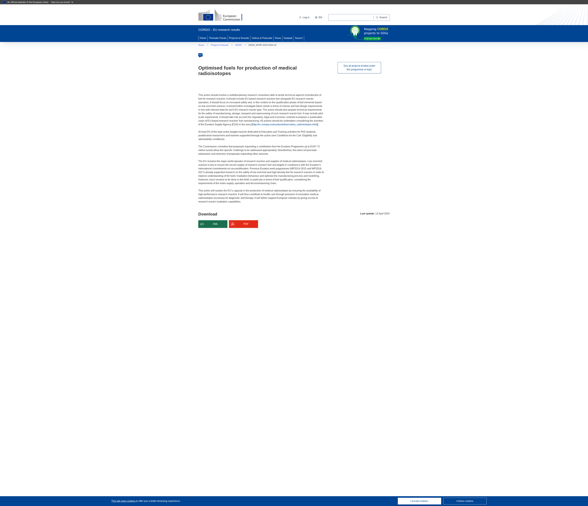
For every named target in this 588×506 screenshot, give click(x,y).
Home (203, 38)
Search (299, 38)
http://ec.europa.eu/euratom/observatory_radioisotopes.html (285, 124)
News (278, 38)
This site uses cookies (123, 501)
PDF (246, 224)
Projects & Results (239, 38)
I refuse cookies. (465, 501)
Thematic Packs (217, 38)
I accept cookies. (419, 501)
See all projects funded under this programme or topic (359, 67)
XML (215, 224)
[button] (319, 17)
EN (200, 55)
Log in (306, 17)
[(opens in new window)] (223, 15)
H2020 (238, 45)
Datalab (288, 38)
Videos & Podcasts (262, 38)
